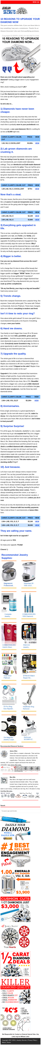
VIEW (37, 143)
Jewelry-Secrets (22, 1040)
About (4, 1042)
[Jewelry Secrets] (14, 13)
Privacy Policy (32, 1040)
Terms (9, 1042)
